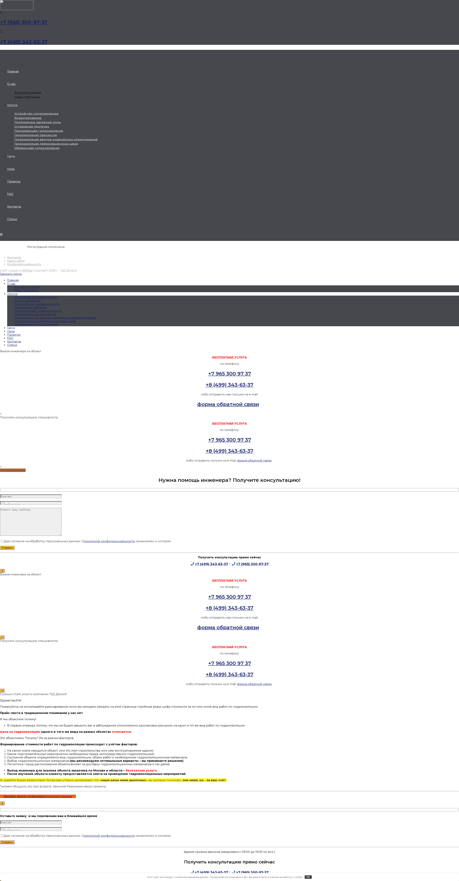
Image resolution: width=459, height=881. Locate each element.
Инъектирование (27, 300)
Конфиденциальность (24, 264)
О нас (11, 283)
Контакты (14, 257)
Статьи (12, 345)
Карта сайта (16, 261)
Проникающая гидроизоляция (38, 311)
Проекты (13, 334)
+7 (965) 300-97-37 (23, 22)
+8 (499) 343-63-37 (229, 385)
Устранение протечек (30, 307)
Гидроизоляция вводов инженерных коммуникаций (55, 317)
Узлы (11, 331)
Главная (13, 280)
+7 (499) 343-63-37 (24, 42)
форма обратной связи (228, 404)
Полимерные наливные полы (36, 304)
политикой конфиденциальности (109, 541)
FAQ (10, 338)
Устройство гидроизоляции (35, 297)
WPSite (27, 270)
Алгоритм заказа (26, 287)
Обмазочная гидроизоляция (36, 324)
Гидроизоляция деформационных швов (45, 321)
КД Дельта (1, 52)
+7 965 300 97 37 (229, 374)
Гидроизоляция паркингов (35, 314)
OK (308, 877)
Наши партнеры (26, 290)
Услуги (12, 294)
